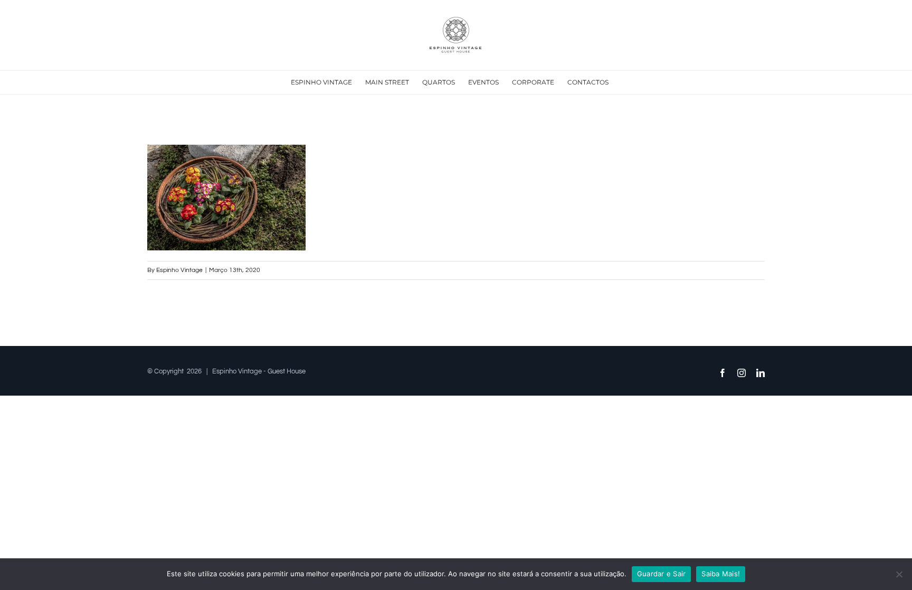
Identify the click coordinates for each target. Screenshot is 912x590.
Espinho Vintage (179, 270)
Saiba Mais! (720, 573)
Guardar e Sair (661, 573)
